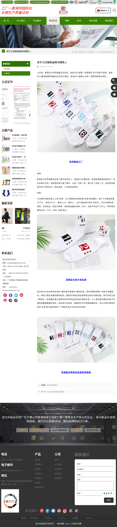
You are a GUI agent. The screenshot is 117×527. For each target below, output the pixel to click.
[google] (61, 518)
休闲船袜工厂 (76, 162)
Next (29, 102)
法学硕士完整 (76, 524)
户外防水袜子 (16, 228)
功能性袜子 (39, 487)
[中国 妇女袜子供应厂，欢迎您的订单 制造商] (6, 159)
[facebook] (89, 518)
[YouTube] (21, 295)
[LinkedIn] (34, 518)
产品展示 (37, 21)
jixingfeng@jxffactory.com (11, 470)
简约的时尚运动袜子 (18, 189)
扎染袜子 (38, 474)
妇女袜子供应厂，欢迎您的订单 (19, 157)
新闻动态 (53, 21)
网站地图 (60, 524)
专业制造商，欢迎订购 (19, 135)
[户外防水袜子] (16, 216)
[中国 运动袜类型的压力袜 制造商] (6, 181)
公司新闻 (90, 52)
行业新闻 (6, 69)
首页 (76, 52)
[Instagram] (5, 300)
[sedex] (16, 105)
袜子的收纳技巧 (52, 385)
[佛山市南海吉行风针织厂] (63, 10)
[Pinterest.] (5, 295)
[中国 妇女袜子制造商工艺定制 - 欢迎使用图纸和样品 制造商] (6, 149)
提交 (109, 500)
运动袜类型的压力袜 (18, 178)
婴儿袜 (37, 460)
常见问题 (93, 21)
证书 (79, 21)
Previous (3, 102)
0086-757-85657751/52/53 (12, 460)
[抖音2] (16, 300)
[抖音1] (10, 300)
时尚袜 (37, 483)
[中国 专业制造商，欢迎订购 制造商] (6, 138)
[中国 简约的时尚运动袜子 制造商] (6, 192)
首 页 (6, 21)
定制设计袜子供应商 (76, 280)
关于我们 (21, 21)
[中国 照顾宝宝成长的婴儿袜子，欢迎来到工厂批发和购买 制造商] (6, 170)
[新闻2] (58, 36)
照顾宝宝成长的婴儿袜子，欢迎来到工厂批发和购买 (19, 168)
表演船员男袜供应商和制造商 (76, 372)
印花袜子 (38, 464)
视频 (67, 21)
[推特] (16, 295)
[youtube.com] (75, 518)
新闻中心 (82, 52)
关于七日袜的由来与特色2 (55, 392)
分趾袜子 (38, 478)
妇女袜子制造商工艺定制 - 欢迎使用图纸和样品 (19, 146)
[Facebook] (10, 295)
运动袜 (37, 469)
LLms (67, 524)
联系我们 (109, 21)
